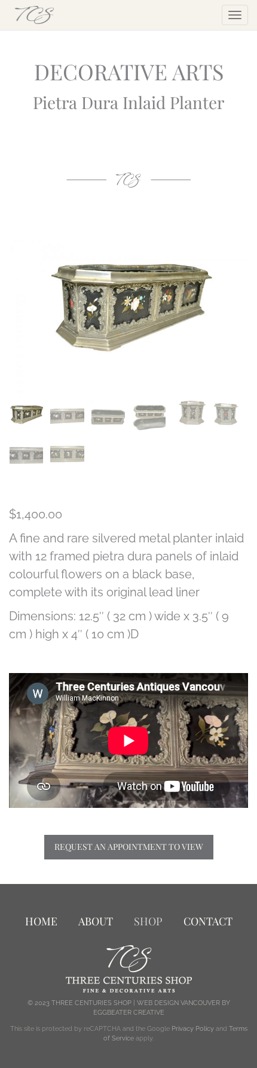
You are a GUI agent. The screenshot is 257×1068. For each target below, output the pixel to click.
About (95, 921)
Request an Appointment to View (128, 846)
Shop (148, 921)
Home (41, 921)
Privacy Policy (193, 1029)
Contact (207, 921)
